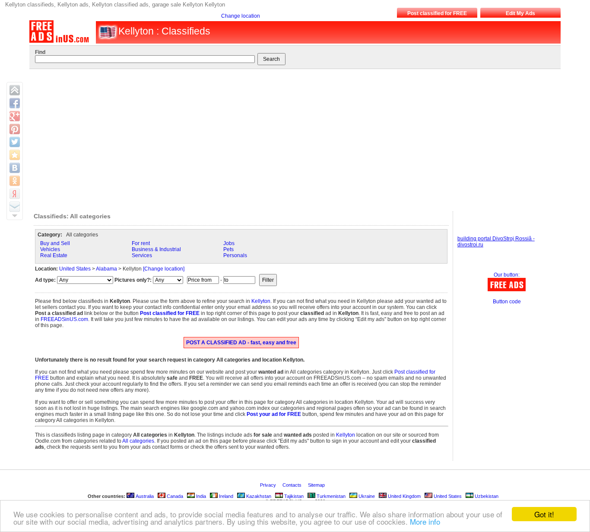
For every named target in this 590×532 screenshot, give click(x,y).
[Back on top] (15, 90)
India (200, 496)
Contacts (292, 485)
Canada (174, 496)
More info (425, 521)
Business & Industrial (156, 249)
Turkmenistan (330, 496)
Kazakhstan (258, 496)
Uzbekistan (485, 496)
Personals (235, 255)
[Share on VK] (15, 168)
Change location (240, 16)
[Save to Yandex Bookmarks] (15, 194)
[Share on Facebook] (15, 103)
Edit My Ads (520, 13)
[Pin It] (15, 129)
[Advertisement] (290, 138)
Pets (228, 249)
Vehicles (50, 249)
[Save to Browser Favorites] (15, 155)
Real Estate (53, 255)
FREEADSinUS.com (64, 319)
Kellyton (260, 301)
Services (142, 255)
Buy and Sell (55, 243)
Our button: (507, 275)
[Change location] (163, 269)
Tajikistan (293, 496)
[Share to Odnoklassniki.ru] (15, 181)
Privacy (268, 485)
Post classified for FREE (437, 13)
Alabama (106, 269)
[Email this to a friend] (15, 206)
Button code (507, 302)
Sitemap (317, 485)
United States (75, 269)
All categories (138, 441)
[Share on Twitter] (15, 142)
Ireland (225, 496)
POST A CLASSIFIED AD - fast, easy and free (241, 343)
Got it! (544, 514)
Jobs (229, 243)
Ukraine (366, 496)
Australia (144, 496)
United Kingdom (404, 496)
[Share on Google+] (15, 116)
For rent (141, 243)
